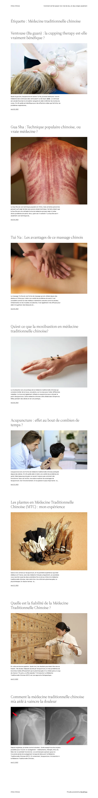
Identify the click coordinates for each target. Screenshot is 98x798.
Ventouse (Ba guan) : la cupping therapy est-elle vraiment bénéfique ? (49, 35)
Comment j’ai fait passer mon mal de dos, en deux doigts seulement (65, 6)
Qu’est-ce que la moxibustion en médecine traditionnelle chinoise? (44, 328)
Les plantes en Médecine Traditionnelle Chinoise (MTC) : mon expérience (42, 504)
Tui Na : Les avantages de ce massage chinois (47, 237)
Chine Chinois (15, 6)
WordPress (83, 792)
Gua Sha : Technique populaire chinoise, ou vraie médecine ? (46, 129)
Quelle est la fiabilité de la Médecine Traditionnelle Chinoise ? (39, 605)
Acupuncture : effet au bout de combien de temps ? (45, 422)
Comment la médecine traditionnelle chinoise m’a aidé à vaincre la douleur (47, 699)
